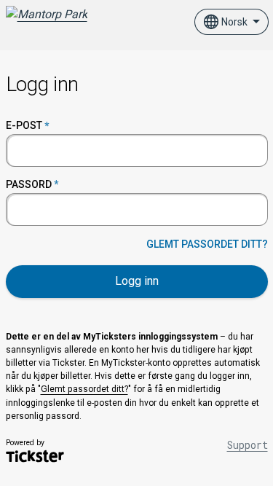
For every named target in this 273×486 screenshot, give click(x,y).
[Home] (46, 22)
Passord (29, 184)
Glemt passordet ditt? (207, 244)
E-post (24, 125)
